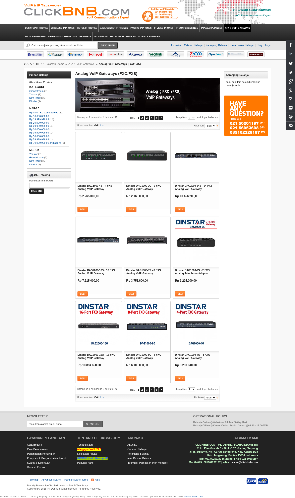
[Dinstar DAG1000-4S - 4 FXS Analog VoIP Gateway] (98, 154)
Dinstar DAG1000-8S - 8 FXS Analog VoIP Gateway (143, 272)
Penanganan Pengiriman (41, 453)
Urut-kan (199, 125)
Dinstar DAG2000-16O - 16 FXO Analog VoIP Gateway (96, 356)
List (102, 125)
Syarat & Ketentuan (38, 462)
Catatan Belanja (193, 45)
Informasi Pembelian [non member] (147, 462)
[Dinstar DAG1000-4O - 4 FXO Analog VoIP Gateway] (196, 323)
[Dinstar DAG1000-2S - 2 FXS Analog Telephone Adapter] (196, 239)
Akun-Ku (176, 45)
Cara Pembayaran (37, 449)
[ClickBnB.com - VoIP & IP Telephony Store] (77, 12)
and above (45, 143)
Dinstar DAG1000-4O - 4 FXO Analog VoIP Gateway (192, 356)
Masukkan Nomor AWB (41, 180)
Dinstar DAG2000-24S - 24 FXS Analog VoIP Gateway (194, 187)
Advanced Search (51, 479)
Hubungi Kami (85, 462)
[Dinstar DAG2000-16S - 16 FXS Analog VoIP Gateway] (98, 239)
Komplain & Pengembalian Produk (47, 458)
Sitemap (34, 479)
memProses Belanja (241, 45)
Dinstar (33, 101)
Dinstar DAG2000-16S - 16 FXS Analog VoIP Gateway (96, 272)
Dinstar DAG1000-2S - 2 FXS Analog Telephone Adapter (192, 272)
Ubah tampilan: (85, 125)
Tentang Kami (85, 444)
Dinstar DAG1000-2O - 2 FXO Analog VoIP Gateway (143, 187)
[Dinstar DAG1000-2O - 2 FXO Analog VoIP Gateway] (147, 154)
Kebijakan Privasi (87, 453)
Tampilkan (181, 117)
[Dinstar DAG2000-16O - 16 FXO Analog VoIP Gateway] (98, 323)
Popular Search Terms (76, 479)
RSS (97, 479)
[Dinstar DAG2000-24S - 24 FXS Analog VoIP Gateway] (196, 154)
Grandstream (36, 91)
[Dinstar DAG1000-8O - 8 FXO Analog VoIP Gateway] (147, 323)
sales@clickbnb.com (245, 462)
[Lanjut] (161, 118)
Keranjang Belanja (216, 45)
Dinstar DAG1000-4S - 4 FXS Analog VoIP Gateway (94, 187)
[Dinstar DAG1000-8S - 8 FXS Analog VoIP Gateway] (147, 239)
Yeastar (33, 94)
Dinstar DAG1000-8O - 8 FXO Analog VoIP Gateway (143, 356)
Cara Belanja (34, 444)
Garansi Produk (36, 467)
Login (268, 45)
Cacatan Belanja (136, 449)
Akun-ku (132, 444)
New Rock (35, 98)
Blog (259, 45)
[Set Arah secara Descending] (217, 125)
